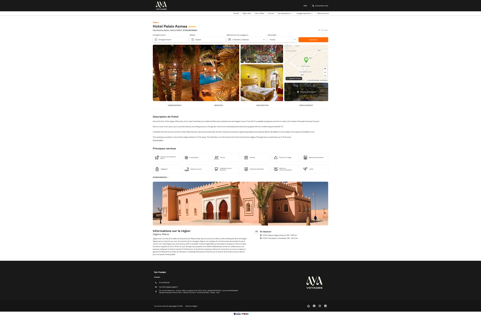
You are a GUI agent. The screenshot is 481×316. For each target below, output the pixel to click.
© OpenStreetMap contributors (317, 80)
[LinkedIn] (325, 306)
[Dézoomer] (325, 72)
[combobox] (281, 40)
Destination (262, 105)
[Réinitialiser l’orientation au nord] (325, 76)
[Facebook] (314, 306)
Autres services (160, 177)
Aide (305, 6)
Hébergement (175, 105)
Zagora (156, 22)
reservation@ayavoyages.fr (168, 287)
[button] (306, 60)
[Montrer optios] (294, 39)
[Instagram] (319, 306)
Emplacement (306, 105)
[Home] (308, 306)
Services (218, 105)
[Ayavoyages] (314, 282)
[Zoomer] (325, 68)
